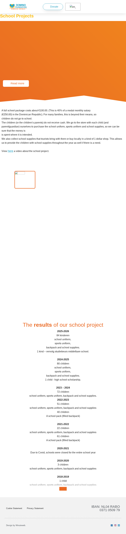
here (10, 151)
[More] (63, 489)
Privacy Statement (35, 508)
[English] (72, 7)
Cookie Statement (14, 508)
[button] (108, 6)
